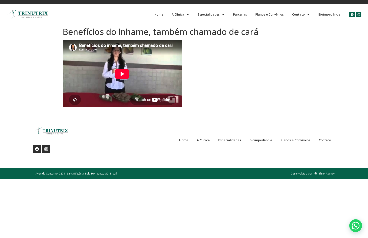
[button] (355, 225)
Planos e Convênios (269, 14)
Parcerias (240, 14)
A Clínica (178, 14)
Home (158, 14)
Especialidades (209, 14)
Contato (298, 14)
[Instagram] (358, 14)
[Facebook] (352, 14)
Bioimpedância (329, 14)
